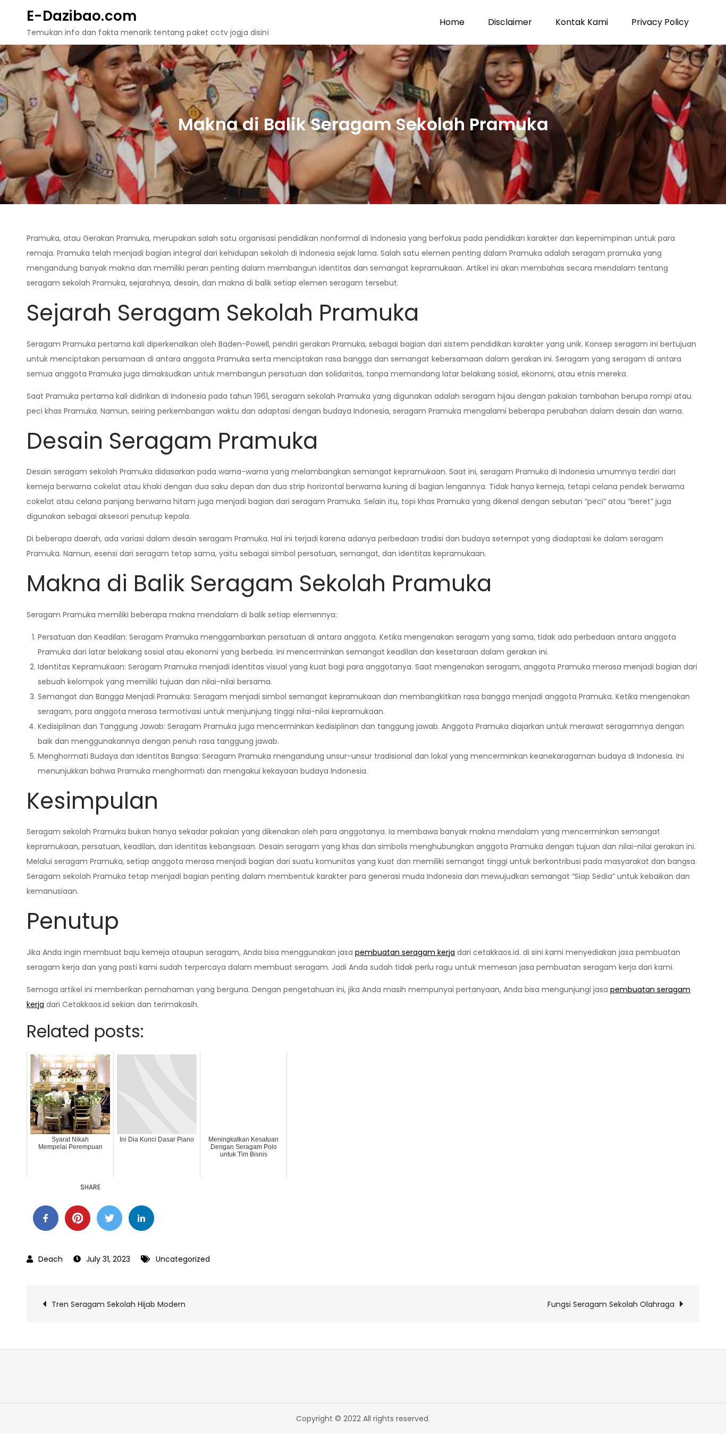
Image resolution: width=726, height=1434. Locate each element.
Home (452, 22)
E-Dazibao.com (82, 16)
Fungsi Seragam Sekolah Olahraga (610, 1304)
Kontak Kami (581, 22)
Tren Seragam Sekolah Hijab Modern (118, 1304)
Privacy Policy (660, 22)
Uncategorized (183, 1259)
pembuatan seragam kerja (405, 952)
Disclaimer (510, 22)
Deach (50, 1259)
